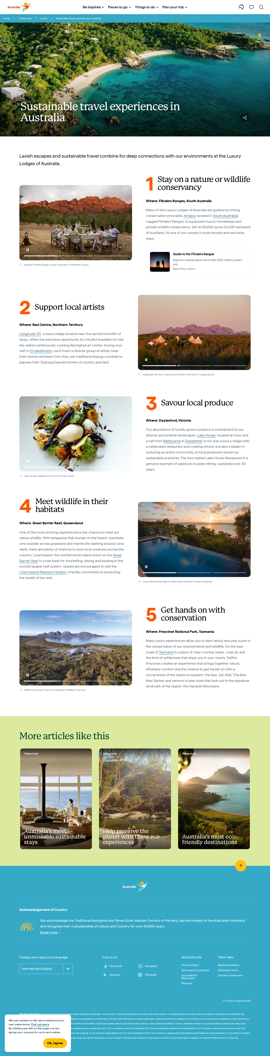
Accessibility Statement (189, 976)
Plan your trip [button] (173, 7)
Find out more (40, 1024)
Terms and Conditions (195, 970)
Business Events (228, 970)
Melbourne (172, 441)
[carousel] (75, 222)
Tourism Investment (230, 975)
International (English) (37, 969)
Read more (49, 932)
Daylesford (193, 441)
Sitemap (186, 983)
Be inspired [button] (92, 7)
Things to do (25, 18)
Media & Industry (229, 965)
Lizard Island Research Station (42, 572)
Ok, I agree (55, 1043)
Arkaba (189, 216)
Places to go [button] (118, 7)
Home (6, 18)
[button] (27, 250)
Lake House (206, 435)
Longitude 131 (30, 334)
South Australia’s (225, 216)
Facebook (116, 966)
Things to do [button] (145, 7)
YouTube (115, 974)
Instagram (151, 966)
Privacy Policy (190, 965)
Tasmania (166, 652)
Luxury (43, 18)
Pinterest (150, 974)
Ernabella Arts (41, 351)
